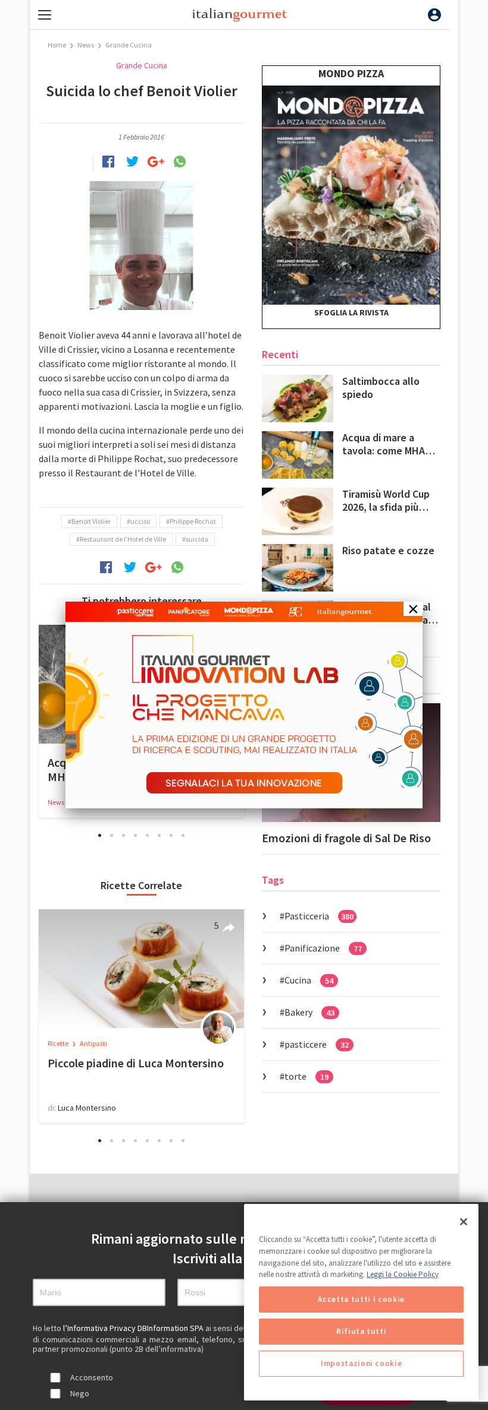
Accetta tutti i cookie (361, 1299)
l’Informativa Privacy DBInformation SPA (134, 1328)
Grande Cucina (128, 44)
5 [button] (148, 836)
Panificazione (323, 948)
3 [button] (124, 836)
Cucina (308, 980)
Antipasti (93, 1043)
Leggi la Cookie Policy (403, 1274)
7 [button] (171, 836)
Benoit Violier (91, 521)
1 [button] (100, 836)
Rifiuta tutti (361, 1331)
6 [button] (159, 836)
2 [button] (112, 836)
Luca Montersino (87, 1107)
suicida (197, 539)
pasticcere (316, 1044)
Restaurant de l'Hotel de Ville (123, 539)
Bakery (309, 1012)
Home (57, 44)
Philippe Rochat (193, 521)
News (86, 44)
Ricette (59, 1043)
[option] (141, 1016)
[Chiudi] (464, 1222)
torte (306, 1076)
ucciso (140, 521)
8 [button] (183, 836)
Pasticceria (319, 916)
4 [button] (136, 836)
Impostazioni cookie (361, 1363)
